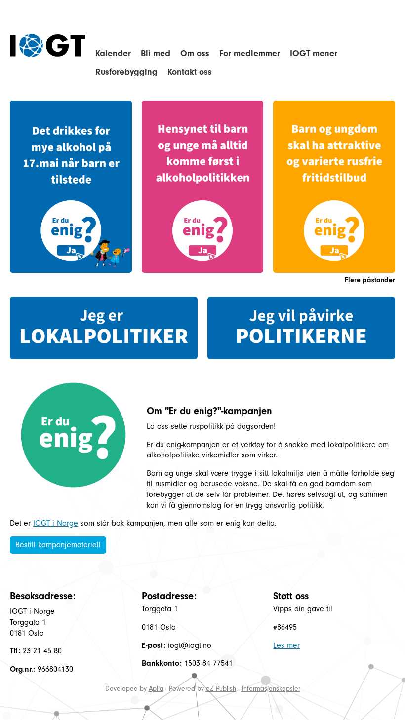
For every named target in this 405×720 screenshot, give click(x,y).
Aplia (156, 688)
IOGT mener (313, 53)
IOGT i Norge (55, 523)
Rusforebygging (126, 72)
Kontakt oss (189, 72)
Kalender (113, 53)
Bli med (155, 53)
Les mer (286, 645)
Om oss (194, 53)
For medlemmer (249, 53)
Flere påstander (370, 280)
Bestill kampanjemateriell (58, 544)
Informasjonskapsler (271, 688)
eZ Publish (221, 688)
